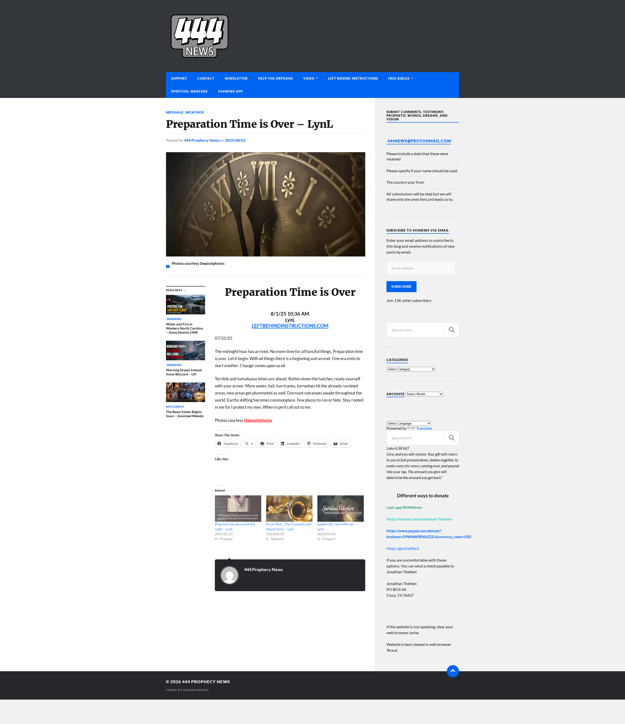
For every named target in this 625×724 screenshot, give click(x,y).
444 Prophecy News (201, 140)
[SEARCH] (451, 329)
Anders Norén (196, 690)
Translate (424, 428)
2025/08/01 (235, 140)
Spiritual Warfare (189, 91)
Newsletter (236, 78)
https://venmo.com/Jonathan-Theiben (419, 519)
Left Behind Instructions (353, 78)
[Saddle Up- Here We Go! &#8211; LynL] (340, 508)
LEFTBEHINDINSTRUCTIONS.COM (290, 326)
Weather (195, 112)
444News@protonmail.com (419, 140)
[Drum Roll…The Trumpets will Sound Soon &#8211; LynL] (289, 508)
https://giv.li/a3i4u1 (402, 548)
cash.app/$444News (404, 507)
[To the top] (453, 671)
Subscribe (401, 286)
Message (175, 112)
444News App (230, 91)
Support (179, 78)
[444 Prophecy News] (312, 36)
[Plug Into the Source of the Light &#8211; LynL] (238, 508)
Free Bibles (398, 78)
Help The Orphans (275, 78)
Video (308, 78)
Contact (206, 78)
